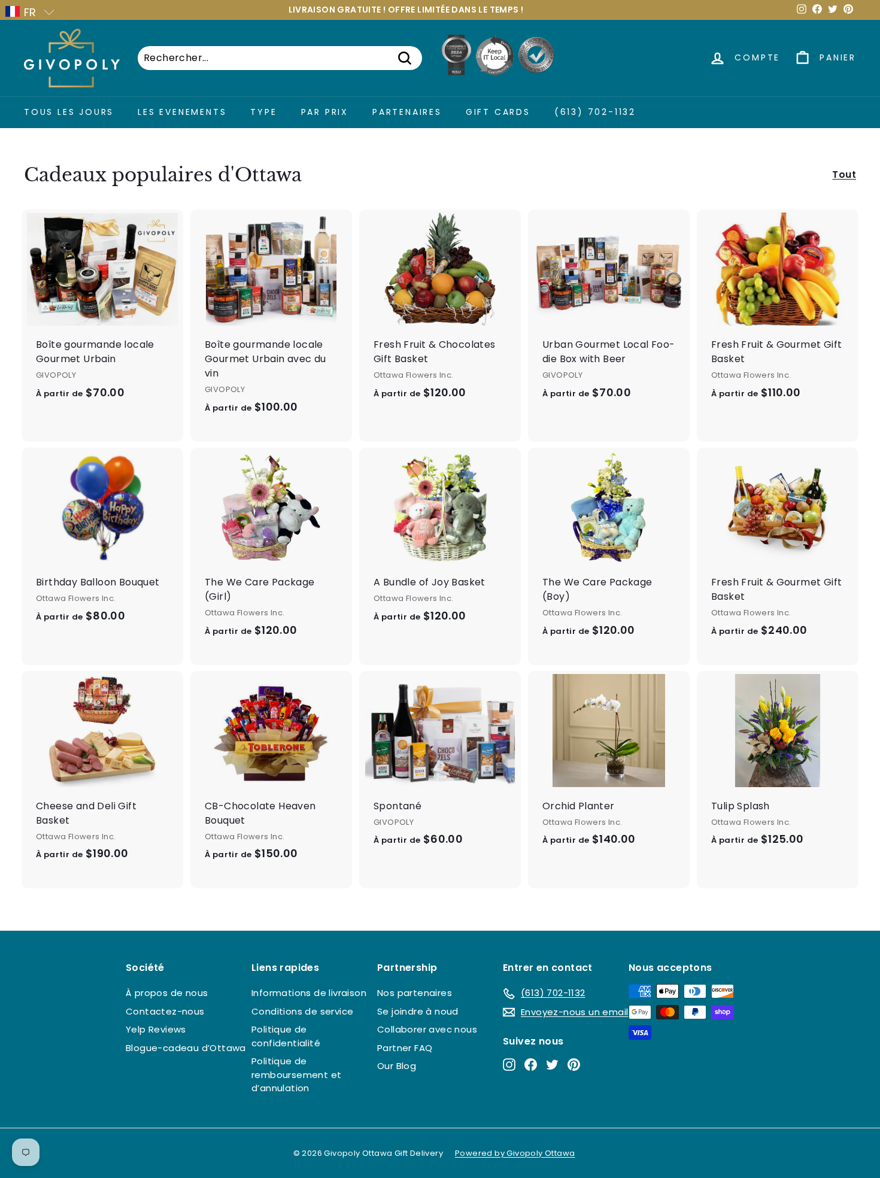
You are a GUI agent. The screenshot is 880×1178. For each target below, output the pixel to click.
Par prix (324, 112)
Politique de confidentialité (285, 1036)
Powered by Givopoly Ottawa (515, 1153)
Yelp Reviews (156, 1029)
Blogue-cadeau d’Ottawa (186, 1048)
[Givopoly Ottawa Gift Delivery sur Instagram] (509, 1064)
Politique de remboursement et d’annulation (296, 1074)
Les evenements (182, 112)
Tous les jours (69, 112)
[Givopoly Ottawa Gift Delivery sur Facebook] (530, 1064)
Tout (844, 174)
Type (263, 112)
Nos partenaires (414, 992)
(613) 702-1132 (595, 112)
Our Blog (396, 1065)
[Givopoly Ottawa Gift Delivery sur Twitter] (552, 1064)
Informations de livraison (308, 992)
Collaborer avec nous (427, 1029)
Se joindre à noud (418, 1011)
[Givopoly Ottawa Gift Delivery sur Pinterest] (574, 1064)
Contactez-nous (165, 1011)
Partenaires (407, 112)
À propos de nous (167, 992)
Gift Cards (498, 112)
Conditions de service (302, 1011)
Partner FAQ (404, 1048)
